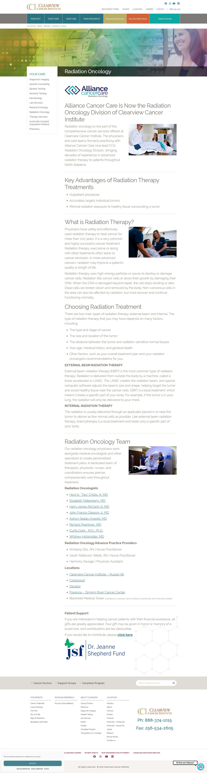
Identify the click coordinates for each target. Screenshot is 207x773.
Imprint (46, 768)
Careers (149, 9)
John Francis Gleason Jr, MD (89, 512)
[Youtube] (106, 756)
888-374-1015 (175, 9)
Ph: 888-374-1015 (155, 720)
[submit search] (174, 683)
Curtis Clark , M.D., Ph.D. (86, 530)
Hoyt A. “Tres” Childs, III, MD (88, 494)
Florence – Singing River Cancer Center (97, 592)
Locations (137, 9)
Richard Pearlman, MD (85, 524)
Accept (32, 763)
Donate (125, 9)
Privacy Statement (37, 768)
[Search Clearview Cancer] (156, 683)
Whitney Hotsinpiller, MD (86, 536)
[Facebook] (94, 756)
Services (47, 26)
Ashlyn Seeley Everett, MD (88, 518)
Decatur (75, 586)
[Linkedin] (112, 756)
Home (39, 26)
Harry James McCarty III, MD (89, 506)
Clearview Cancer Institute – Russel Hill (96, 574)
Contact (161, 9)
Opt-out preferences (23, 768)
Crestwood (77, 580)
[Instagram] (100, 756)
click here (125, 635)
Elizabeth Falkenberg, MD (87, 500)
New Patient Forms (110, 9)
